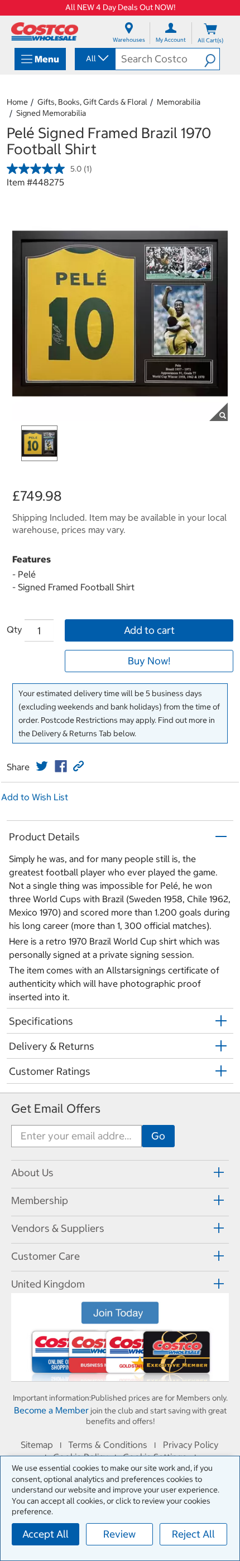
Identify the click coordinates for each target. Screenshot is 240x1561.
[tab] (120, 1172)
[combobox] (94, 58)
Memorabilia (178, 102)
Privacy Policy (190, 1444)
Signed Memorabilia (51, 113)
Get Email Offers (55, 1108)
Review (119, 1534)
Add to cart (149, 630)
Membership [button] (39, 1200)
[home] (44, 31)
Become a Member (51, 1410)
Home (17, 102)
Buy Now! (149, 660)
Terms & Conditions (107, 1444)
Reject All (193, 1534)
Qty (14, 629)
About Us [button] (32, 1172)
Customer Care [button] (45, 1256)
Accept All (45, 1534)
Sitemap (37, 1444)
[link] (42, 766)
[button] (211, 59)
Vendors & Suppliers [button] (57, 1228)
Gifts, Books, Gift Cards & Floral (92, 102)
